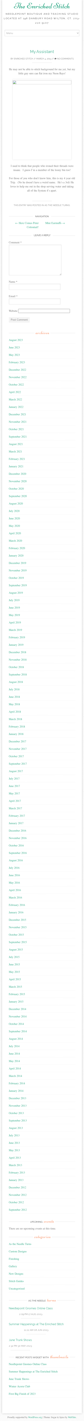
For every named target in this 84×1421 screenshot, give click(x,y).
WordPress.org (35, 1417)
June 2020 (14, 518)
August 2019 (16, 592)
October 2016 (16, 845)
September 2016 (18, 853)
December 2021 (17, 414)
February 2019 (17, 637)
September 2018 (18, 674)
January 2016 (16, 912)
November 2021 (18, 422)
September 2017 (18, 763)
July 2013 (14, 1135)
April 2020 (15, 533)
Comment (15, 242)
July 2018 (14, 689)
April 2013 (15, 1157)
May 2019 (14, 615)
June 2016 (14, 875)
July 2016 (14, 868)
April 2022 (15, 392)
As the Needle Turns (57, 205)
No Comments (65, 59)
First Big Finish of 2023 (22, 1394)
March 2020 (15, 540)
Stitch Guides (16, 1281)
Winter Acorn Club (19, 1386)
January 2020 (16, 555)
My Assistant (42, 51)
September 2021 (18, 436)
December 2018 (17, 652)
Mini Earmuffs (55, 223)
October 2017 (16, 756)
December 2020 (17, 474)
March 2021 (15, 451)
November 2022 (18, 377)
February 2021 (17, 459)
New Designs (16, 1273)
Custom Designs (18, 1251)
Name (13, 281)
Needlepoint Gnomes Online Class (31, 1308)
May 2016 (14, 882)
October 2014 (16, 1024)
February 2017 (17, 816)
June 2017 (14, 786)
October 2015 (16, 934)
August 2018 (16, 682)
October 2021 (16, 429)
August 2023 (16, 340)
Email (13, 296)
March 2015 (15, 986)
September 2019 (18, 585)
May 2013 (14, 1150)
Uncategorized (17, 1288)
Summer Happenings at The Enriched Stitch (36, 1324)
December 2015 (17, 920)
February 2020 (17, 548)
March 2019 (15, 630)
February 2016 (17, 905)
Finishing (14, 1259)
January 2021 (16, 466)
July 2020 (14, 511)
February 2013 (17, 1172)
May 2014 (14, 1061)
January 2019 (16, 645)
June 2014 (14, 1053)
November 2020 (18, 481)
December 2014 (17, 1009)
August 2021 (16, 444)
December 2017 (17, 741)
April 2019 (15, 622)
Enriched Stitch (23, 59)
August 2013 (16, 1128)
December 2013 (17, 1098)
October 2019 (16, 578)
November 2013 (18, 1105)
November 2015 (18, 927)
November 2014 (18, 1016)
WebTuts (72, 1417)
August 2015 (16, 949)
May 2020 (14, 526)
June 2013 (14, 1143)
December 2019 (17, 563)
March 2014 (15, 1076)
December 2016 (17, 830)
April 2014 (15, 1068)
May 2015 (14, 972)
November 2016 (18, 838)
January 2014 (16, 1091)
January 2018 (16, 734)
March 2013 (15, 1165)
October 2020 (16, 488)
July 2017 (14, 778)
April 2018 (15, 711)
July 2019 (14, 600)
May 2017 (14, 793)
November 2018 (18, 659)
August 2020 (16, 503)
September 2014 (18, 1031)
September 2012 (18, 1209)
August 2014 (16, 1039)
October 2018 (16, 667)
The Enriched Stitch (42, 6)
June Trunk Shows (20, 1340)
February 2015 (17, 994)
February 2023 (17, 362)
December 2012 (17, 1187)
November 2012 (18, 1195)
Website (13, 311)
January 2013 (16, 1180)
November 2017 (18, 749)
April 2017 (15, 801)
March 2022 (15, 399)
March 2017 (15, 808)
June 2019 (14, 607)
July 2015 (14, 957)
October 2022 (16, 384)
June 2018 (14, 697)
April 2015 (15, 979)
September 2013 (18, 1120)
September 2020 (18, 496)
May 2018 (14, 704)
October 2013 (16, 1113)
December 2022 (17, 369)
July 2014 (14, 1046)
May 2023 (14, 355)
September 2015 (18, 942)
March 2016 (15, 897)
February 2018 (17, 726)
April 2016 (15, 890)
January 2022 (16, 407)
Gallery (13, 1266)
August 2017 (16, 771)
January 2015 (16, 1001)
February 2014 (17, 1083)
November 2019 (18, 570)
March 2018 (15, 719)
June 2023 (14, 347)
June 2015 (14, 964)
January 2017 (16, 823)
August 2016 (16, 860)
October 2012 (16, 1202)
